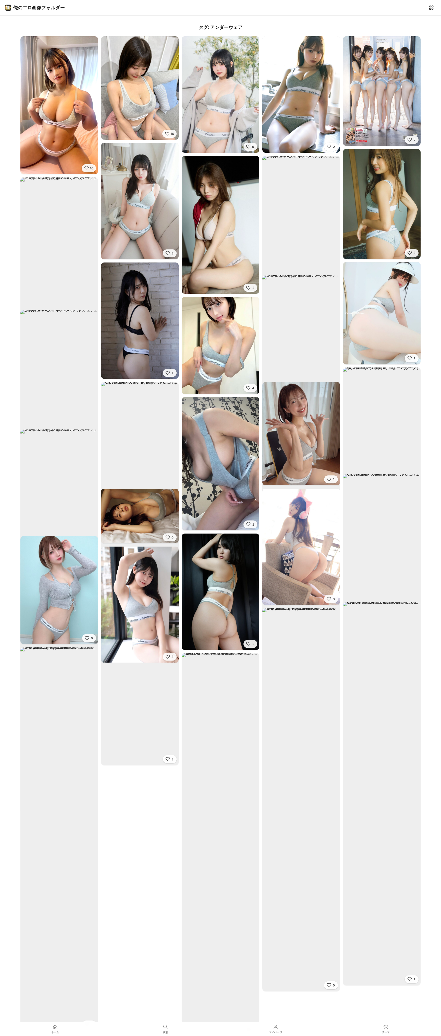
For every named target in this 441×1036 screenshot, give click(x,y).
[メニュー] (431, 7)
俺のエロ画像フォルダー (39, 7)
